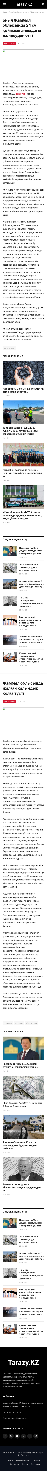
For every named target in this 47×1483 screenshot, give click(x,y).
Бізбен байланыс (23, 1460)
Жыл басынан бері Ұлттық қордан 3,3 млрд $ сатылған (29, 567)
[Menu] (4, 4)
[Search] (43, 4)
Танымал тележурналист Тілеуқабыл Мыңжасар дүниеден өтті (22, 1187)
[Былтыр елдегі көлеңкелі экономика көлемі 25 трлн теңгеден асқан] (10, 620)
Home (5, 12)
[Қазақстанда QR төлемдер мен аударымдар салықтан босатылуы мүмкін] (10, 657)
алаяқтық (8, 1023)
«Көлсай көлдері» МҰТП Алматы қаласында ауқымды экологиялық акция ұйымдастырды (22, 515)
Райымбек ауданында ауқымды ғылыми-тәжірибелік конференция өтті (22, 473)
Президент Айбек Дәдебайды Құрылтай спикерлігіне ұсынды (30, 551)
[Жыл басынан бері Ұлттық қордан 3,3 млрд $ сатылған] (10, 568)
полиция (19, 1023)
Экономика (35, 1464)
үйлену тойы (31, 1023)
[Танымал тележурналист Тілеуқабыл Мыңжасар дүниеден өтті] (10, 601)
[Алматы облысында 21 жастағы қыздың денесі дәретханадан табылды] (10, 584)
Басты (10, 1460)
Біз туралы (14, 1464)
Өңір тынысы (9, 44)
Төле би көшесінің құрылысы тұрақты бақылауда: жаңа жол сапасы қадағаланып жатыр (20, 431)
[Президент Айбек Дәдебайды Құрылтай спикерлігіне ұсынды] (10, 551)
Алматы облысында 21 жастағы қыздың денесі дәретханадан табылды (31, 584)
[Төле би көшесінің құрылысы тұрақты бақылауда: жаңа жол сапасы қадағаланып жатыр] (23, 412)
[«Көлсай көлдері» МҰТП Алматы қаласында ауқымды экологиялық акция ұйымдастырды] (23, 497)
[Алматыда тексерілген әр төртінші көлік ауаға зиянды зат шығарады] (10, 640)
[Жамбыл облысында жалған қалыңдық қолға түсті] (23, 721)
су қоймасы (9, 348)
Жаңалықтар (9, 702)
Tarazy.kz (20, 94)
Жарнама (38, 1460)
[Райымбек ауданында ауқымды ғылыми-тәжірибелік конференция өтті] (23, 454)
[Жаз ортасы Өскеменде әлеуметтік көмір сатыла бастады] (23, 373)
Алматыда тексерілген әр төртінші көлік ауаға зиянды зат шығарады (31, 639)
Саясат (25, 1464)
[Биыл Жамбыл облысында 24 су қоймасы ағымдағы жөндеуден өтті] (23, 63)
